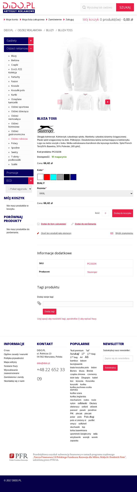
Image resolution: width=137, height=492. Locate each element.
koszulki (74, 384)
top (83, 427)
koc (71, 381)
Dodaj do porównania (85, 224)
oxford (85, 407)
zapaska (74, 440)
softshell (82, 423)
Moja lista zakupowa (33, 19)
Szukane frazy (11, 366)
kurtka (83, 384)
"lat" (88, 350)
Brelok (90, 371)
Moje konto (12, 19)
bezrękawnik (76, 364)
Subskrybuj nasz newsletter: (116, 350)
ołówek (93, 407)
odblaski (82, 403)
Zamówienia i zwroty (14, 377)
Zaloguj (70, 19)
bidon (94, 367)
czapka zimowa (77, 374)
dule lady (74, 377)
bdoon (83, 361)
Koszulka (90, 381)
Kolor (40, 170)
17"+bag (91, 354)
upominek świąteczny (80, 434)
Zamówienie (55, 19)
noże (93, 400)
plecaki (88, 413)
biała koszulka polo (79, 367)
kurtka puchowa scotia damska (81, 388)
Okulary (93, 403)
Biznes (73, 371)
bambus (74, 361)
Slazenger (92, 272)
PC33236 (92, 263)
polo (79, 417)
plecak (79, 413)
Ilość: (97, 213)
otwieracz (74, 407)
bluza (81, 371)
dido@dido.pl (43, 363)
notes (86, 400)
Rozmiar (42, 188)
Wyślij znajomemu (124, 233)
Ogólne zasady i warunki (16, 354)
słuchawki (75, 427)
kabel (95, 377)
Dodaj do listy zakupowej (53, 224)
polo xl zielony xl (78, 420)
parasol (73, 410)
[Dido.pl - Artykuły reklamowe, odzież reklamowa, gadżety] (19, 7)
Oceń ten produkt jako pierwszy (56, 233)
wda (95, 434)
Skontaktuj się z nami (14, 381)
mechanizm (75, 400)
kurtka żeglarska (78, 396)
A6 (86, 357)
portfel (91, 420)
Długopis (85, 377)
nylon (72, 403)
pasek (83, 410)
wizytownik (75, 437)
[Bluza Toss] (66, 102)
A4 (81, 357)
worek (95, 437)
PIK (71, 413)
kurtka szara (76, 393)
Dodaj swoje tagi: (45, 297)
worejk (86, 437)
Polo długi (89, 417)
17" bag (74, 357)
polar (72, 417)
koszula (79, 381)
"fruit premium (76, 350)
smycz (73, 423)
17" (83, 354)
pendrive (92, 410)
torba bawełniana (78, 430)
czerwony (92, 374)
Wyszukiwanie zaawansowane (11, 371)
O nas (7, 350)
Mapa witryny (10, 362)
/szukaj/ (74, 353)
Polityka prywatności (14, 358)
